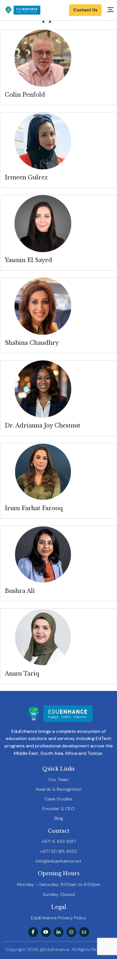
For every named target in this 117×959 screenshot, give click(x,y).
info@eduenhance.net (59, 861)
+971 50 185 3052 (58, 851)
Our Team (58, 779)
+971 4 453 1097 (58, 841)
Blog (58, 818)
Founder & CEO (58, 809)
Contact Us (85, 10)
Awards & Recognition (58, 789)
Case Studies (58, 799)
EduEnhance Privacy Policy (58, 918)
